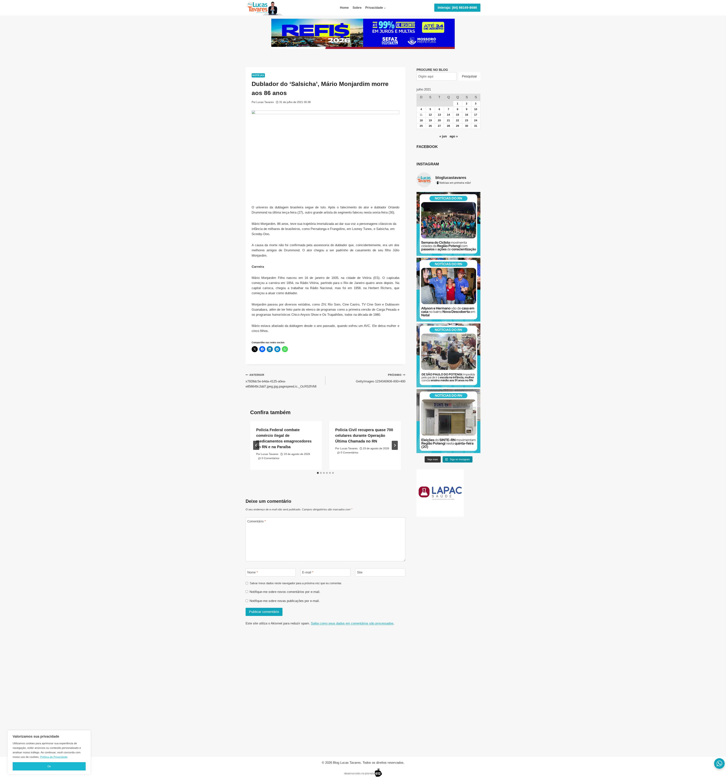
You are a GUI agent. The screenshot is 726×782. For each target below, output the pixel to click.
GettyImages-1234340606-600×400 (380, 378)
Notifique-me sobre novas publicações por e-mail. (285, 601)
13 (439, 114)
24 (475, 120)
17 (475, 114)
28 (448, 126)
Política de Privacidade (53, 756)
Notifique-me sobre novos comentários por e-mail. (285, 592)
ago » (454, 136)
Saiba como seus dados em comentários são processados (352, 623)
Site (359, 572)
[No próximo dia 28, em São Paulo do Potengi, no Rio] (448, 355)
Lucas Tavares (265, 102)
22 (457, 120)
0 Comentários (270, 458)
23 (466, 120)
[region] (49, 752)
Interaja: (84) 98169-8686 (457, 7)
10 (475, 109)
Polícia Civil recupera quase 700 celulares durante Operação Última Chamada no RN (364, 435)
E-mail (307, 572)
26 (430, 126)
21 (448, 120)
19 (430, 120)
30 (466, 126)
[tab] (318, 473)
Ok (49, 766)
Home (344, 7)
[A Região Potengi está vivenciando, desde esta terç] (448, 224)
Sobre (357, 7)
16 (466, 114)
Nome (252, 572)
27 (439, 126)
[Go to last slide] (256, 445)
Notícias (258, 75)
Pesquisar (469, 76)
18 (421, 120)
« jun (443, 136)
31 (475, 126)
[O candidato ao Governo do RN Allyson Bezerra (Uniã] (448, 290)
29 (457, 126)
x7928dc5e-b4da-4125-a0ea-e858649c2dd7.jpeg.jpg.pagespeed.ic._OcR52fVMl (281, 381)
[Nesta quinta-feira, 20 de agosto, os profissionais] (448, 421)
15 (457, 114)
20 (439, 120)
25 (421, 126)
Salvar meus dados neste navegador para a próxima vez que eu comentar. (296, 583)
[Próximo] (395, 445)
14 (448, 114)
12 (430, 114)
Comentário (256, 521)
